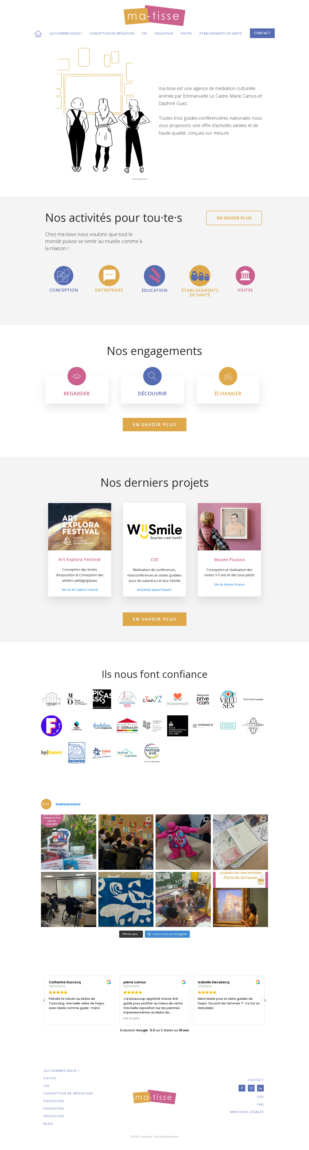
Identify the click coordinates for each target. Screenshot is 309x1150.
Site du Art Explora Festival (80, 590)
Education (164, 33)
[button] (264, 1000)
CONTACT (262, 33)
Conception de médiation (112, 33)
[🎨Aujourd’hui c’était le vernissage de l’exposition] (126, 842)
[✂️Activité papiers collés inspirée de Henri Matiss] (126, 899)
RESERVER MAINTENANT (154, 590)
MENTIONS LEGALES (247, 1112)
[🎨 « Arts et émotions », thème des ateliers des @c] (240, 842)
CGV (260, 1096)
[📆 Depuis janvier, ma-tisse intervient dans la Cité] (183, 899)
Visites (186, 33)
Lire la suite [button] (131, 1018)
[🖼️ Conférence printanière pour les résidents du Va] (68, 899)
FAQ (260, 1104)
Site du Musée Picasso (229, 584)
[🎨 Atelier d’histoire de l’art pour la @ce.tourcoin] (183, 842)
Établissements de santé (220, 33)
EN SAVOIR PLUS (234, 218)
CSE (144, 33)
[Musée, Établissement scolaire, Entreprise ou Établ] (240, 899)
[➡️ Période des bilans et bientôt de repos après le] (68, 842)
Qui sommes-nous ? (66, 33)
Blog (48, 1123)
